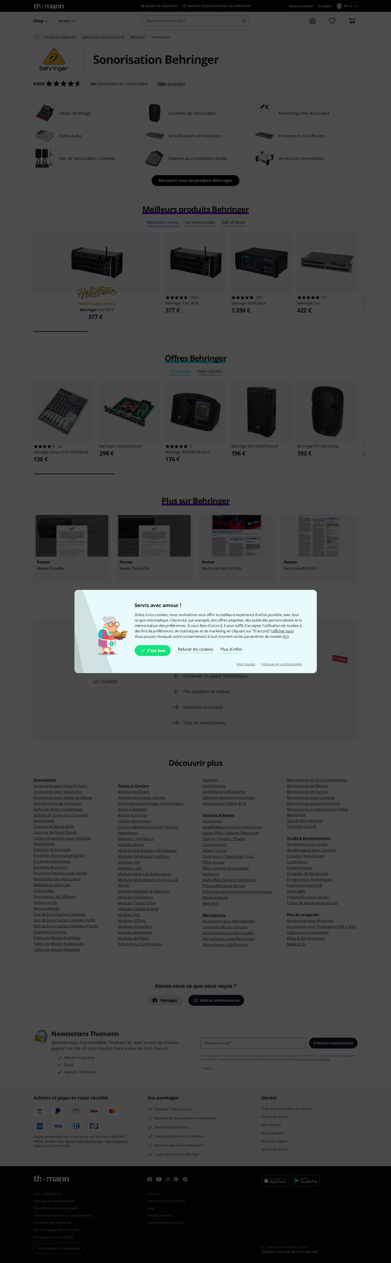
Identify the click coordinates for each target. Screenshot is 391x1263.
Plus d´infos (231, 649)
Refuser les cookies (195, 649)
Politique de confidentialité (281, 664)
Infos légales (246, 664)
